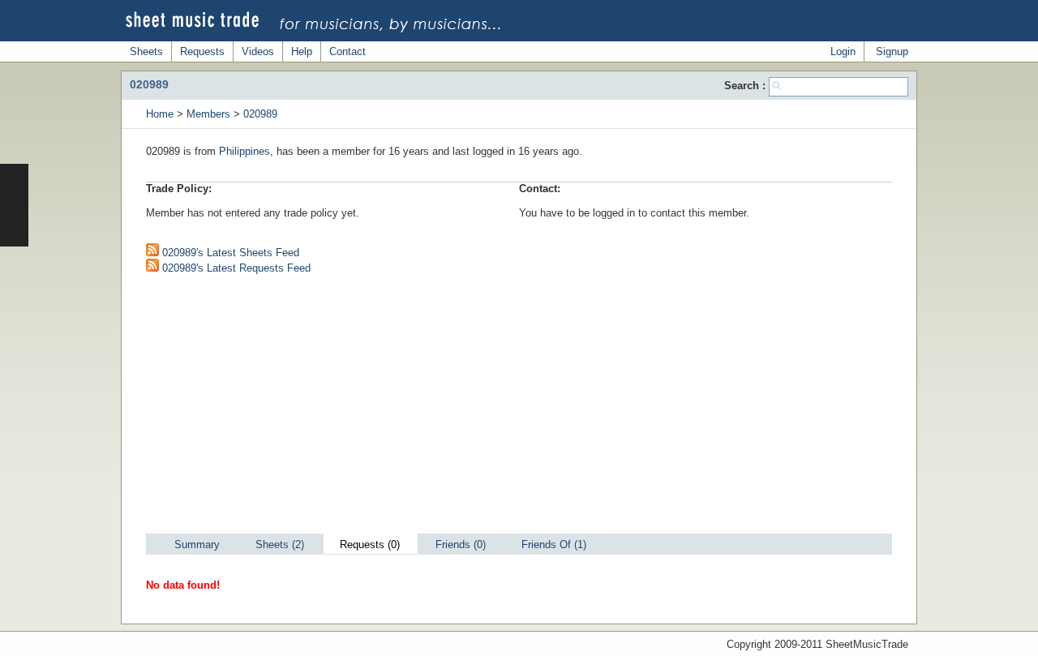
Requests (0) (370, 544)
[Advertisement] (519, 407)
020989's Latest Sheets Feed (229, 253)
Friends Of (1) (553, 544)
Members (208, 114)
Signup (892, 51)
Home (160, 114)
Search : (746, 85)
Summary (197, 544)
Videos (258, 51)
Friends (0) (460, 544)
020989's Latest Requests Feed (235, 268)
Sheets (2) (279, 544)
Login (843, 51)
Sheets (146, 51)
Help (301, 51)
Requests (202, 51)
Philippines (244, 151)
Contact (347, 51)
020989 (260, 114)
